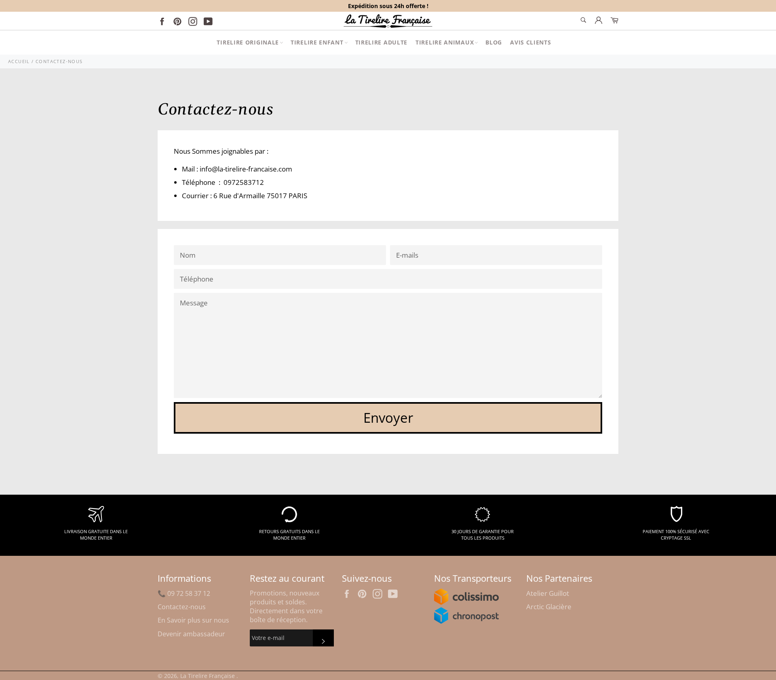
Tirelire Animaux (444, 42)
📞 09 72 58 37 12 (184, 593)
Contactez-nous (182, 606)
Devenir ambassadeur (191, 633)
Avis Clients (530, 42)
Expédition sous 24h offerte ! (388, 6)
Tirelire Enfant (317, 42)
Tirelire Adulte (381, 42)
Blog (493, 42)
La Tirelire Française (208, 676)
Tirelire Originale (248, 42)
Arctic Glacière (548, 606)
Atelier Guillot (547, 593)
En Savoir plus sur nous (193, 620)
